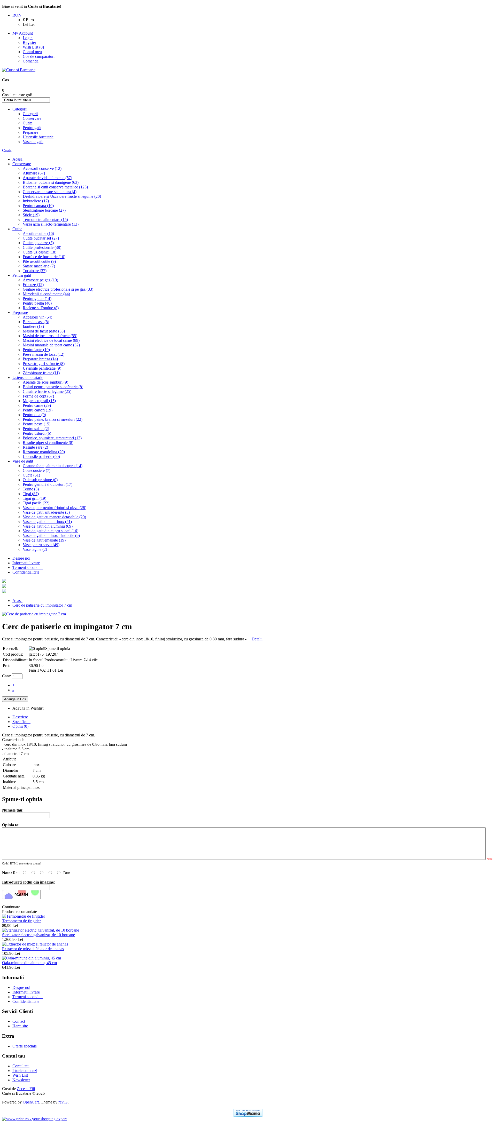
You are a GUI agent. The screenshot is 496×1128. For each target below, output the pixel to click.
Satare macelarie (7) (39, 266)
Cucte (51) (31, 475)
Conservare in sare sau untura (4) (49, 191)
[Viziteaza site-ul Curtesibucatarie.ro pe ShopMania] (248, 1113)
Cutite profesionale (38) (42, 247)
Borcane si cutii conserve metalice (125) (55, 187)
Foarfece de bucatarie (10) (44, 257)
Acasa (17, 159)
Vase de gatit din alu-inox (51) (47, 521)
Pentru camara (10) (38, 205)
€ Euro (28, 20)
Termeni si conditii (27, 567)
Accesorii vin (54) (37, 317)
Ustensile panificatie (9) (42, 368)
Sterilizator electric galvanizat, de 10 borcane (38, 935)
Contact (18, 1021)
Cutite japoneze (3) (38, 243)
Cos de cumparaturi (39, 56)
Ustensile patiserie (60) (41, 456)
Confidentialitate (25, 572)
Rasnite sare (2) (35, 447)
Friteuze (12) (33, 284)
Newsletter (21, 1080)
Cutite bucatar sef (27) (41, 238)
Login (28, 38)
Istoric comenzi (24, 1070)
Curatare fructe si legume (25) (47, 391)
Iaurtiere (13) (33, 326)
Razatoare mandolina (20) (44, 452)
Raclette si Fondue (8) (41, 308)
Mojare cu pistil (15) (39, 401)
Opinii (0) (20, 726)
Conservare (32, 118)
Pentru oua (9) (34, 414)
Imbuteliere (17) (36, 201)
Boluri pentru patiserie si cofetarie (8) (53, 387)
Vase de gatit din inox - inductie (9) (51, 535)
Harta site (20, 1026)
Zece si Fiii (26, 1088)
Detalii (257, 639)
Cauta (7, 150)
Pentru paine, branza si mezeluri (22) (52, 419)
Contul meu (32, 52)
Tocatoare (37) (35, 270)
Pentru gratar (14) (37, 298)
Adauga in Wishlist (27, 708)
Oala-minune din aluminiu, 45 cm (29, 962)
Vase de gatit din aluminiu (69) (48, 526)
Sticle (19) (31, 215)
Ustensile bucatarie (38, 137)
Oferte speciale (24, 1046)
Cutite (28, 123)
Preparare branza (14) (40, 359)
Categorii (19, 109)
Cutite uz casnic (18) (39, 252)
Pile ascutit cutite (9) (39, 261)
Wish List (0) (33, 47)
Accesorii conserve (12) (42, 168)
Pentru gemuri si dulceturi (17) (47, 484)
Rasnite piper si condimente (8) (48, 442)
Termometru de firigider (21, 921)
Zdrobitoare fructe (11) (41, 373)
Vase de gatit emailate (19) (44, 540)
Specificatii (21, 721)
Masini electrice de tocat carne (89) (51, 340)
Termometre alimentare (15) (45, 219)
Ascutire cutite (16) (38, 233)
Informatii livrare (26, 563)
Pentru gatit (32, 127)
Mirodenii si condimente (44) (46, 294)
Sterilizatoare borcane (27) (44, 210)
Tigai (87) (31, 493)
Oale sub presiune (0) (40, 480)
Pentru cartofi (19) (37, 410)
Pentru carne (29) (37, 405)
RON (16, 15)
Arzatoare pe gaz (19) (40, 280)
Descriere (20, 717)
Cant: (6, 676)
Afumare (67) (34, 173)
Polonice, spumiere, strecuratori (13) (52, 438)
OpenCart (31, 1102)
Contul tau (20, 1066)
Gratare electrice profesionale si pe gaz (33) (58, 289)
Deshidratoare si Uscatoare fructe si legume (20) (62, 196)
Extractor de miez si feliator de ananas (33, 949)
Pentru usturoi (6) (37, 433)
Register (29, 42)
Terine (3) (31, 489)
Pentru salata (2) (36, 428)
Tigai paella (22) (36, 503)
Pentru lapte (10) (36, 349)
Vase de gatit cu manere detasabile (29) (54, 517)
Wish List (20, 1075)
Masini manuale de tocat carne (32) (51, 345)
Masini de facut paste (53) (44, 331)
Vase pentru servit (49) (41, 545)
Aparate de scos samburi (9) (45, 382)
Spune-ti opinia (57, 648)
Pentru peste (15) (36, 424)
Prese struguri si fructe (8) (44, 363)
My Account (22, 33)
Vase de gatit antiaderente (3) (46, 512)
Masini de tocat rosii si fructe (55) (50, 335)
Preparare (30, 132)
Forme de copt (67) (38, 396)
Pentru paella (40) (37, 303)
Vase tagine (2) (35, 549)
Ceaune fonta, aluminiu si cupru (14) (52, 466)
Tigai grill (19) (34, 498)
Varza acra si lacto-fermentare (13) (51, 224)
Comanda (30, 61)
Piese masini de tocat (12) (43, 354)
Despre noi (21, 558)
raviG (63, 1102)
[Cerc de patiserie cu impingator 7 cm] (34, 614)
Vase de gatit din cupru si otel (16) (50, 531)
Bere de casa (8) (36, 322)
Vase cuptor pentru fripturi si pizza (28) (54, 507)
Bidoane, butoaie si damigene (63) (51, 182)
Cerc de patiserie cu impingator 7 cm (42, 605)
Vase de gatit (33, 141)
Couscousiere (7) (36, 470)
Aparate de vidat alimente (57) (47, 178)
